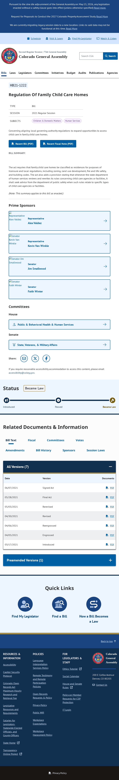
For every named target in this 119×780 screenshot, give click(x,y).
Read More (102, 16)
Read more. (100, 7)
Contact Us (101, 684)
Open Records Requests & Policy (42, 695)
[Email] (24, 358)
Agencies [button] (112, 73)
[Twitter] (35, 358)
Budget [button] (71, 73)
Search (112, 56)
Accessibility (9, 664)
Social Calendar (71, 676)
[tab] (11, 441)
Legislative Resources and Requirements (10, 709)
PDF (112, 487)
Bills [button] (4, 73)
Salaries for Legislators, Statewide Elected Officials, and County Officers (12, 728)
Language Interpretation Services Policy (40, 664)
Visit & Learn (56, 38)
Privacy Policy (40, 705)
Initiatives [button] (58, 73)
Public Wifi (38, 712)
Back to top (107, 641)
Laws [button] (13, 73)
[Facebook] (46, 358)
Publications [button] (96, 73)
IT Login (67, 709)
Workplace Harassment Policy (42, 733)
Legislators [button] (25, 73)
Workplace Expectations (39, 721)
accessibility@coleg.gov (21, 372)
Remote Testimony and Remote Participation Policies (42, 681)
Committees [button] (42, 73)
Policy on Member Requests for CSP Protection (72, 698)
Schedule (36, 38)
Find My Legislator (81, 38)
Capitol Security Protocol (11, 674)
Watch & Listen (109, 38)
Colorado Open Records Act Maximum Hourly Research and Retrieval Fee (12, 691)
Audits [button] (82, 73)
